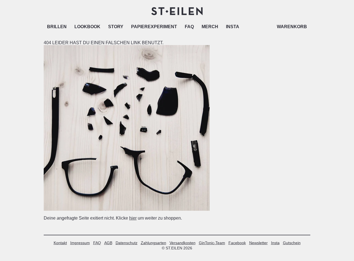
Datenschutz (126, 243)
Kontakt (60, 243)
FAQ (189, 26)
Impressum (80, 243)
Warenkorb (292, 26)
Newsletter (258, 243)
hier (133, 218)
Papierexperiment (154, 26)
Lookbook (87, 26)
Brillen (57, 26)
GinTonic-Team (212, 243)
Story (115, 26)
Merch (210, 26)
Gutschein (292, 243)
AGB (108, 243)
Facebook (237, 243)
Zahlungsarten (153, 243)
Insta (232, 26)
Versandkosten (183, 243)
